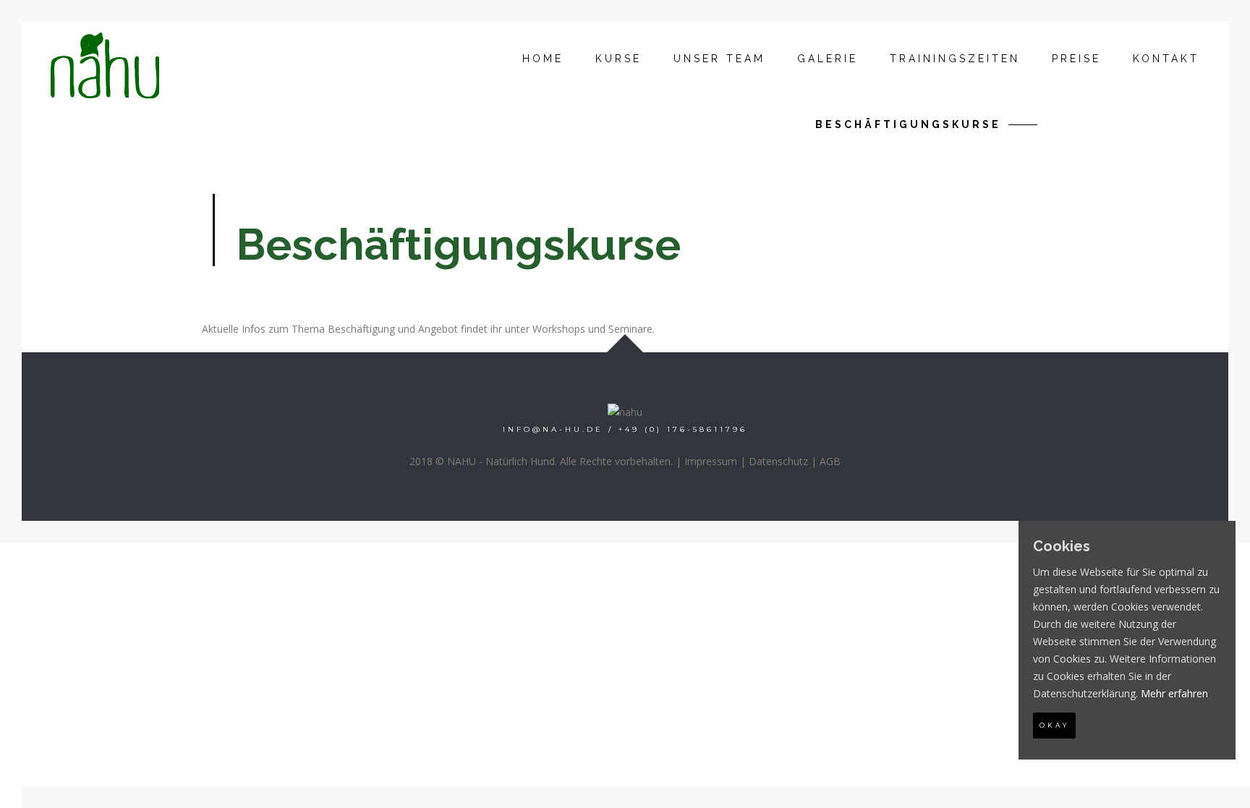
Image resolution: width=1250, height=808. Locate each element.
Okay (1054, 725)
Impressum (710, 461)
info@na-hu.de (553, 429)
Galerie (827, 58)
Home (543, 58)
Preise (1076, 58)
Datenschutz (778, 461)
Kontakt (1166, 58)
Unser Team (719, 58)
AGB (830, 461)
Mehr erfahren (1174, 693)
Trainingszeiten (955, 58)
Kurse (618, 58)
